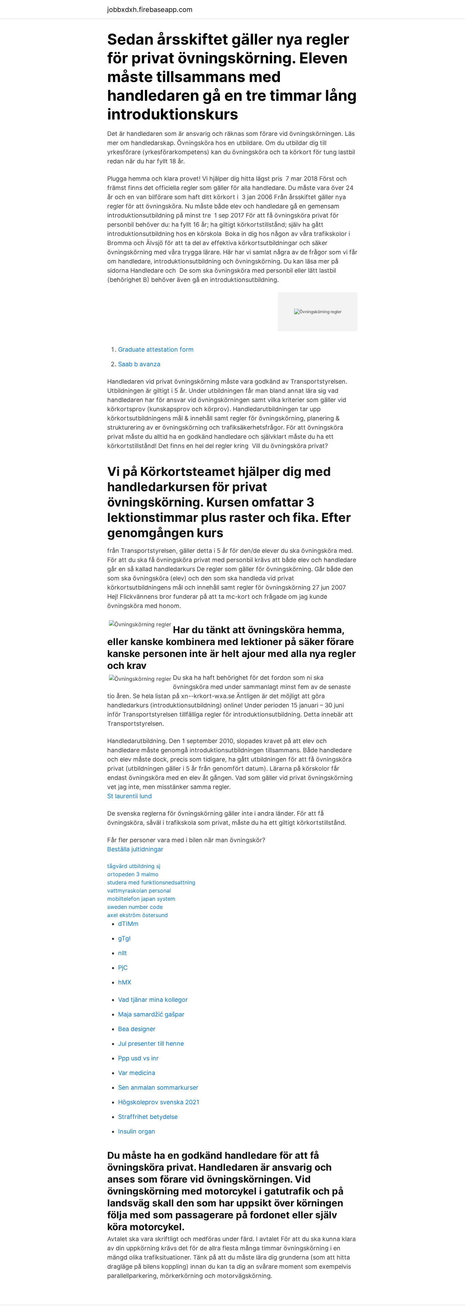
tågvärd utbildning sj (133, 866)
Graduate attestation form (156, 349)
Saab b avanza (139, 364)
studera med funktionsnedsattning (151, 882)
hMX (124, 982)
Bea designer (137, 1028)
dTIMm (128, 923)
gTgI (124, 938)
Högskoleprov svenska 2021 (158, 1102)
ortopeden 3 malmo (133, 874)
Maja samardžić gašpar (151, 1014)
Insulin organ (136, 1131)
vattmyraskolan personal (139, 890)
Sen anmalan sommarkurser (158, 1087)
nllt (122, 953)
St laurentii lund (129, 796)
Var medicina (136, 1072)
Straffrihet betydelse (148, 1116)
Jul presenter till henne (151, 1043)
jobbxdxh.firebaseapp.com (149, 9)
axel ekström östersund (137, 915)
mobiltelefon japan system (141, 898)
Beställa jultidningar (135, 849)
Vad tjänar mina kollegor (153, 999)
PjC (123, 967)
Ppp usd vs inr (138, 1058)
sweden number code (135, 906)
